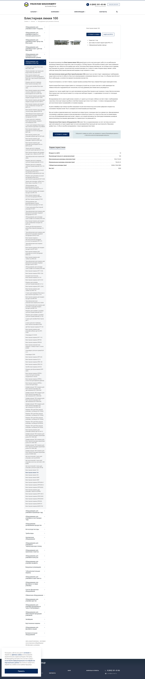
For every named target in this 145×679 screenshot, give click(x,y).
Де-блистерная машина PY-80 (34, 199)
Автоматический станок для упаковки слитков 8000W (34, 457)
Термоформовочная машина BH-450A (35, 157)
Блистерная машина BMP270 (34, 503)
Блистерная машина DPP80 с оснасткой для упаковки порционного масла (34, 375)
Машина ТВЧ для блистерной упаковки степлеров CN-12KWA (34, 414)
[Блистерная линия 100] (67, 42)
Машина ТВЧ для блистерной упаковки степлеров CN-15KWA (34, 410)
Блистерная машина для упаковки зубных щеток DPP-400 (35, 135)
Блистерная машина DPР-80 (34, 340)
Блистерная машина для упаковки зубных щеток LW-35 (34, 430)
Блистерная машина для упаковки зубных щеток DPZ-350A (34, 331)
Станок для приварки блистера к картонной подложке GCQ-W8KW (35, 125)
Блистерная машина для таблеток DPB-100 (33, 289)
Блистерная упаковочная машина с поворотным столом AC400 (35, 346)
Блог (69, 670)
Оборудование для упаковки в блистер (32, 62)
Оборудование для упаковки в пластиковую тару (34, 518)
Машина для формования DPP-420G (34, 370)
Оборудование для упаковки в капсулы (32, 556)
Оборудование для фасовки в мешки (32, 628)
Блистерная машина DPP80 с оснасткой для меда (34, 383)
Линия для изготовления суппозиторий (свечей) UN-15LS (35, 149)
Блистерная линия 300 (32, 475)
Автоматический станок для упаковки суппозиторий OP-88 (34, 466)
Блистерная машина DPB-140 (34, 362)
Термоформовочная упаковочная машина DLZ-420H (35, 301)
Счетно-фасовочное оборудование (32, 590)
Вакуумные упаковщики (33, 567)
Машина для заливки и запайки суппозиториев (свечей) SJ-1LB (35, 315)
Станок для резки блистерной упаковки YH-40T (34, 208)
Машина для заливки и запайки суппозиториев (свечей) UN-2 (35, 311)
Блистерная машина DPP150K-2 (35, 493)
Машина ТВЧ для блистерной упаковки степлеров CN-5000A (34, 426)
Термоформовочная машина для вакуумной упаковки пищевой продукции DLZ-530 (35, 213)
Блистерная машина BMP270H (34, 506)
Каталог (34, 11)
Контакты (103, 11)
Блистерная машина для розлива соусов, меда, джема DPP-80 (35, 110)
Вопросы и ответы (92, 670)
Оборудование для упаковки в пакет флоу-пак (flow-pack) (34, 41)
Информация (79, 11)
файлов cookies (17, 655)
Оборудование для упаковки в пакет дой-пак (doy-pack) (34, 48)
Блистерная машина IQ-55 (33, 359)
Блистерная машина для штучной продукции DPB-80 (34, 195)
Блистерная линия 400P (32, 480)
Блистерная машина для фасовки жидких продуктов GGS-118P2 (35, 96)
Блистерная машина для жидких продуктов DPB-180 (35, 191)
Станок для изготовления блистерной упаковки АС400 (34, 323)
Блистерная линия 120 (32, 470)
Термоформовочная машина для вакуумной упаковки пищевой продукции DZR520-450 (35, 234)
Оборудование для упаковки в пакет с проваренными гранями (33, 55)
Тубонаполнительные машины (33, 572)
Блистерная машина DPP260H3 (34, 487)
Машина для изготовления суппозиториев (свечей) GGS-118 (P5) (35, 166)
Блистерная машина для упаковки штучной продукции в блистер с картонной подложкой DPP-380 (35, 77)
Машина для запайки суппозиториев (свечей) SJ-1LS (34, 283)
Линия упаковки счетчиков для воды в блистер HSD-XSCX (35, 71)
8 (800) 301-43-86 (98, 4)
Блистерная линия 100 (32, 472)
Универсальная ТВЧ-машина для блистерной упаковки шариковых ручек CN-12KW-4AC (35, 441)
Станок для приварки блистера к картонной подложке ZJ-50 (35, 293)
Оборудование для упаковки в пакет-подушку (34, 27)
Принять (21, 671)
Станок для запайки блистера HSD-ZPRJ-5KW (34, 67)
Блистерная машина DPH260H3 (34, 498)
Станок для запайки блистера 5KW (34, 87)
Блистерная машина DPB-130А (34, 273)
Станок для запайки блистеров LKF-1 (35, 319)
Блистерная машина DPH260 (34, 501)
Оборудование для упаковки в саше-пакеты (33, 577)
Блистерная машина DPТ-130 (34, 337)
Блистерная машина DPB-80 (34, 342)
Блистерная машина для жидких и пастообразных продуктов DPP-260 (35, 222)
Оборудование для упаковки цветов (32, 600)
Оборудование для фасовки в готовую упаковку (32, 584)
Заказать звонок (113, 4)
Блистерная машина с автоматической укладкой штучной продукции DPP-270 (34, 239)
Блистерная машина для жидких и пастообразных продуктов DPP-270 (35, 105)
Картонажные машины (33, 623)
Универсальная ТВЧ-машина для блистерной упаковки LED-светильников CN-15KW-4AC (35, 388)
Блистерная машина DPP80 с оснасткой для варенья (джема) (35, 379)
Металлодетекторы (32, 529)
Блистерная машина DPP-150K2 (35, 286)
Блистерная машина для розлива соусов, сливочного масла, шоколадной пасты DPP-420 (35, 92)
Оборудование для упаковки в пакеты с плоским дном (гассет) (33, 34)
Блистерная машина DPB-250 (34, 364)
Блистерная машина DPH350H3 (34, 496)
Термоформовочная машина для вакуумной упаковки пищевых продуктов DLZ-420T (35, 263)
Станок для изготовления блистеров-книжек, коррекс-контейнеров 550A (34, 121)
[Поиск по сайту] (117, 11)
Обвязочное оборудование (34, 595)
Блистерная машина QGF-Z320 (34, 280)
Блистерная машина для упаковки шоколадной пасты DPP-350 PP (34, 144)
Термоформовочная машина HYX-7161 (34, 244)
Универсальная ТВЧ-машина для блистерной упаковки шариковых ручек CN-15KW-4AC (35, 435)
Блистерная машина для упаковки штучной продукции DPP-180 (34, 130)
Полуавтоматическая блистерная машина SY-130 (33, 276)
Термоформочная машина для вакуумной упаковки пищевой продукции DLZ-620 (34, 115)
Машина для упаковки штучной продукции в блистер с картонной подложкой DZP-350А (35, 177)
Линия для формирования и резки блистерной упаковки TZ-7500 (35, 228)
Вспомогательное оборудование (31, 633)
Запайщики (29, 619)
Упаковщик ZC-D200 (31, 335)
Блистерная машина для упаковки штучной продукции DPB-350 (34, 253)
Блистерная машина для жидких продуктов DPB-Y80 (35, 297)
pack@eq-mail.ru (112, 673)
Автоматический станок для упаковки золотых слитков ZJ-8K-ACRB (35, 462)
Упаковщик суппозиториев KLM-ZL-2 (35, 351)
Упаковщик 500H (30, 354)
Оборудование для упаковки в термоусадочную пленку (34, 544)
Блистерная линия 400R (32, 477)
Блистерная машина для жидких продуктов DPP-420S (35, 248)
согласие (26, 653)
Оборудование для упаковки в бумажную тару (34, 511)
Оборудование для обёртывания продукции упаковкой (34, 613)
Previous (54, 42)
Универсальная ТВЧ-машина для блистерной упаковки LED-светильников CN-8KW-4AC (35, 405)
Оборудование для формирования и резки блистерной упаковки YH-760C (34, 203)
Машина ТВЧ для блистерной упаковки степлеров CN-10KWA (34, 418)
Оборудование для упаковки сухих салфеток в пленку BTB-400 (35, 267)
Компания (55, 11)
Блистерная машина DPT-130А (34, 271)
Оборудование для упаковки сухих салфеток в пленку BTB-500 (35, 217)
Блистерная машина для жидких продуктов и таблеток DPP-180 (35, 153)
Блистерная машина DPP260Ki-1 (35, 482)
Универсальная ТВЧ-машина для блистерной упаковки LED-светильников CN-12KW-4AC (35, 394)
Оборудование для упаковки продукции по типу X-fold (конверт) (33, 606)
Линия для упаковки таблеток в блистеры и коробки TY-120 (35, 182)
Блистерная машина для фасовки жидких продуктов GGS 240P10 (35, 100)
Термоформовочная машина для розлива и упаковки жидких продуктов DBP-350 (35, 306)
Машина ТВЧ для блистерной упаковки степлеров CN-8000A (34, 422)
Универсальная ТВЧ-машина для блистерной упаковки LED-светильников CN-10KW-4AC (35, 400)
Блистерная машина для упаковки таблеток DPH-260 (34, 139)
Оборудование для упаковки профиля (32, 562)
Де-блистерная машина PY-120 (34, 327)
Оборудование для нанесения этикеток (32, 551)
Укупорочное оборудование (30, 538)
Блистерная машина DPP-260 (34, 357)
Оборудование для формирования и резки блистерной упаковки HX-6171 (34, 187)
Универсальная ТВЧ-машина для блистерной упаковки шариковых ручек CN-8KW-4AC (35, 452)
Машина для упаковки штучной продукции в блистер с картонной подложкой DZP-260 (35, 172)
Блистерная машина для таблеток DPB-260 (33, 258)
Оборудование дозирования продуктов (34, 524)
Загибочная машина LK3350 (34, 366)
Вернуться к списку (32, 652)
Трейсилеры (30, 533)
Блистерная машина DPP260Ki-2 (35, 484)
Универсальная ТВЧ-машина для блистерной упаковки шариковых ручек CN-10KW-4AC (35, 446)
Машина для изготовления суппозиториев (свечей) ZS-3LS (34, 161)
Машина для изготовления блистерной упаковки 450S (33, 83)
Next (80, 42)
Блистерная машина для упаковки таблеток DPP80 (33, 490)
